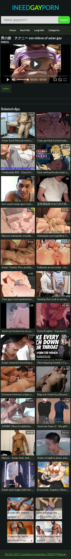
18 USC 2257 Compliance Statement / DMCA (30, 554)
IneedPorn (35, 7)
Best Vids (25, 30)
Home (12, 30)
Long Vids (39, 30)
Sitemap (61, 554)
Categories (54, 30)
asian (6, 88)
